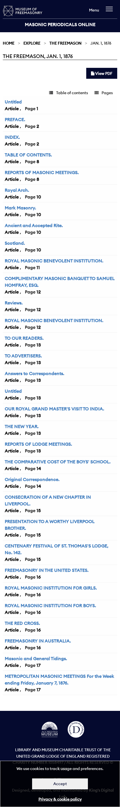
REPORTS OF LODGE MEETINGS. (38, 444)
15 (39, 510)
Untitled (13, 102)
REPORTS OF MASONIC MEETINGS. (42, 172)
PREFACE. (15, 119)
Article (12, 108)
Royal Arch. (17, 190)
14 (39, 468)
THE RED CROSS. (22, 623)
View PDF (103, 73)
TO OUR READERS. (24, 338)
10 (39, 197)
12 (39, 292)
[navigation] (111, 12)
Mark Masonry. (20, 208)
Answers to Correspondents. (34, 373)
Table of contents (71, 92)
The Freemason (65, 43)
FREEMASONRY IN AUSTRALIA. (38, 641)
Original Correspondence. (32, 479)
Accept (60, 783)
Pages (107, 92)
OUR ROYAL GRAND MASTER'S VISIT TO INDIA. (54, 408)
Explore (31, 43)
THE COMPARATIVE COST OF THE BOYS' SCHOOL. (58, 461)
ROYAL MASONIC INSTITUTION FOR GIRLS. (51, 588)
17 (38, 665)
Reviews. (14, 303)
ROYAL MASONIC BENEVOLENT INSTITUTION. (54, 260)
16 (39, 577)
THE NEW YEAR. (22, 426)
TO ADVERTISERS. (23, 356)
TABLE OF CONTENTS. (28, 155)
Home (9, 43)
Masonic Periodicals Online (60, 24)
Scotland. (15, 243)
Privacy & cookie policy (60, 799)
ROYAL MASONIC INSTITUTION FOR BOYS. (50, 605)
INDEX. (12, 137)
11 (38, 267)
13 (39, 345)
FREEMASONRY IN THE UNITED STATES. (46, 570)
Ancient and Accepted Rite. (34, 225)
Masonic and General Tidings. (36, 658)
